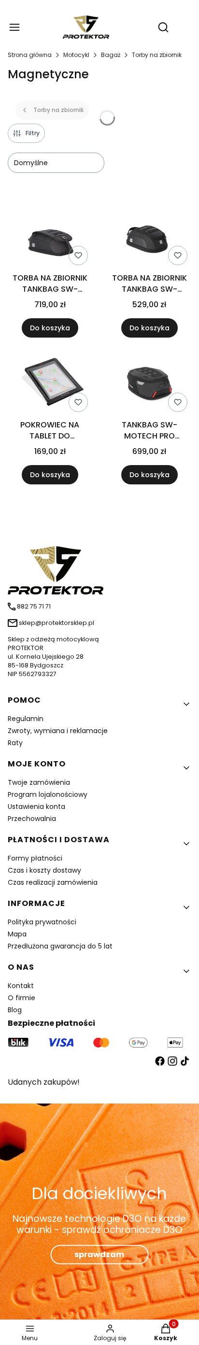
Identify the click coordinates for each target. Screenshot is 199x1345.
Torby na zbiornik (157, 55)
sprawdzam (99, 1254)
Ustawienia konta (36, 806)
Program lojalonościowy (47, 794)
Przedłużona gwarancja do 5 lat (60, 946)
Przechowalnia (32, 818)
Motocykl (76, 55)
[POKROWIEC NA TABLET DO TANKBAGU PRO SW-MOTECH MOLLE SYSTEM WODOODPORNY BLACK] (50, 384)
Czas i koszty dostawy (44, 870)
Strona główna (30, 55)
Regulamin (25, 718)
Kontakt (21, 986)
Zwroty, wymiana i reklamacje (58, 731)
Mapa (17, 934)
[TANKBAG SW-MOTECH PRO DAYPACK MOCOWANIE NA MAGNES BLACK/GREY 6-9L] (149, 384)
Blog (15, 1010)
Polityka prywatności (42, 922)
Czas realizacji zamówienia (53, 882)
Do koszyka (50, 328)
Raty (15, 743)
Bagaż (110, 55)
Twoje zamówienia (39, 782)
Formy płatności (35, 858)
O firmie (21, 998)
